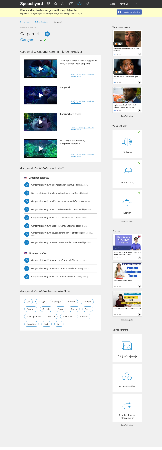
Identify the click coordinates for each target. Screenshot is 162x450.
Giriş (112, 4)
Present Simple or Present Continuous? (127, 309)
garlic (87, 309)
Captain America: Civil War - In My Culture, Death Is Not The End (125, 106)
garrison (83, 316)
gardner (31, 309)
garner (51, 316)
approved (75, 143)
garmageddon (34, 316)
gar (28, 301)
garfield (46, 309)
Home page (25, 22)
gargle (74, 309)
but (67, 63)
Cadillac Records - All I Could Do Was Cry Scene (126, 49)
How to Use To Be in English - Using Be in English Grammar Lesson (127, 253)
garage (41, 301)
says (72, 114)
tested (81, 140)
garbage (56, 301)
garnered (67, 316)
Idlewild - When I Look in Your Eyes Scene (126, 78)
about (77, 63)
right (68, 140)
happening (92, 60)
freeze (78, 114)
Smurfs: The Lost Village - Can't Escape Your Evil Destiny (82, 75)
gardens (87, 301)
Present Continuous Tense (123, 280)
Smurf (75, 140)
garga (60, 309)
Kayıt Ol (124, 4)
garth (46, 324)
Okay (62, 60)
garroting (31, 324)
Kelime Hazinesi (41, 22)
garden (71, 301)
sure (77, 60)
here (62, 63)
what (71, 63)
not (67, 60)
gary (59, 324)
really (72, 60)
